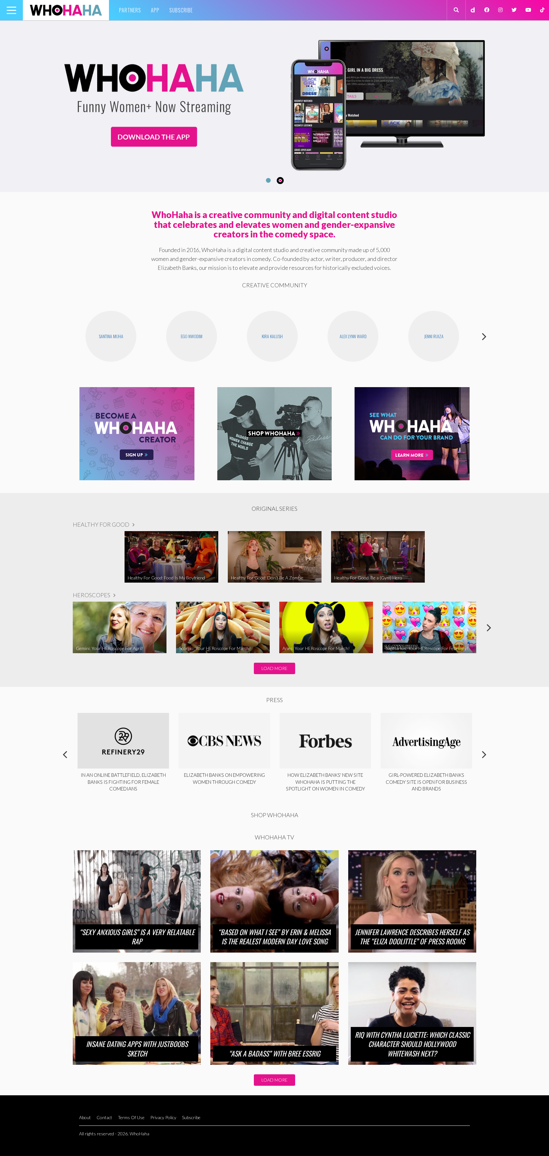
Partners (130, 10)
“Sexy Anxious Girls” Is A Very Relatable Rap (136, 937)
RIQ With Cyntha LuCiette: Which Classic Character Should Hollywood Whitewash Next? (412, 1043)
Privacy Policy (163, 1117)
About (85, 1117)
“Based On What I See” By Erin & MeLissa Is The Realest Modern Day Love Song (274, 937)
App (155, 10)
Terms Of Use (131, 1117)
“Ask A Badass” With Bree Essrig (274, 1053)
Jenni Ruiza (434, 336)
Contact (104, 1117)
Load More (274, 668)
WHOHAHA (66, 10)
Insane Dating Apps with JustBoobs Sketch (137, 1048)
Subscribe (181, 10)
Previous (65, 336)
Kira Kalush (272, 336)
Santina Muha (111, 336)
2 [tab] (281, 180)
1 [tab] (267, 180)
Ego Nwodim (191, 336)
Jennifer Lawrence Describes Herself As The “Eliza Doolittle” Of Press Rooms (412, 937)
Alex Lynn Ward (353, 336)
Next (484, 336)
